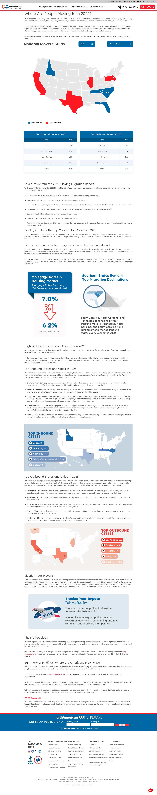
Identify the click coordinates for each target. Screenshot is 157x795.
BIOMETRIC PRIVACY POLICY (85, 785)
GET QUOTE (147, 6)
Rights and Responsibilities (98, 758)
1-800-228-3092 (35, 744)
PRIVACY (73, 785)
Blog (110, 761)
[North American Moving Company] (12, 7)
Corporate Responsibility (56, 767)
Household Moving (74, 745)
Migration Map (53, 764)
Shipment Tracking (95, 748)
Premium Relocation (97, 7)
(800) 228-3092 (130, 6)
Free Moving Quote (54, 758)
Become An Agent (129, 1)
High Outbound (55, 123)
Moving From (72, 721)
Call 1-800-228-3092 (67, 728)
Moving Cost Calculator (56, 761)
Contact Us (150, 1)
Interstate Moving (74, 754)
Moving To (95, 721)
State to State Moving (75, 758)
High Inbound (36, 123)
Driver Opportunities (116, 754)
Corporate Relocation (79, 7)
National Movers (74, 761)
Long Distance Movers (76, 748)
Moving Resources (61, 7)
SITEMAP (66, 785)
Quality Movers (53, 754)
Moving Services (45, 7)
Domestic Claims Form (96, 751)
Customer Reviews (54, 751)
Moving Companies (115, 758)
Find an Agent (141, 1)
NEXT (122, 725)
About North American (115, 1)
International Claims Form (98, 754)
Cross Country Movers (75, 751)
